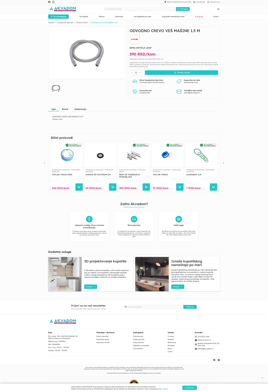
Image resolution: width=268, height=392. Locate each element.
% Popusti (199, 16)
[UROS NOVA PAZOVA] (174, 39)
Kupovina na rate (103, 342)
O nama (171, 336)
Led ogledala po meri (142, 16)
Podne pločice (138, 339)
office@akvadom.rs (192, 93)
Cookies (165, 389)
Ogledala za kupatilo (141, 345)
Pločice (101, 16)
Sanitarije (119, 16)
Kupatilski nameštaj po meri (173, 16)
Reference (172, 342)
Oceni (170, 351)
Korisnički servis (102, 339)
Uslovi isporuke (102, 336)
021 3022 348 (145, 93)
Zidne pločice (138, 342)
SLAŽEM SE (189, 388)
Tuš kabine (83, 16)
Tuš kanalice (138, 348)
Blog (169, 348)
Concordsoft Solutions (141, 373)
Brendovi (171, 345)
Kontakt (171, 339)
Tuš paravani (138, 336)
